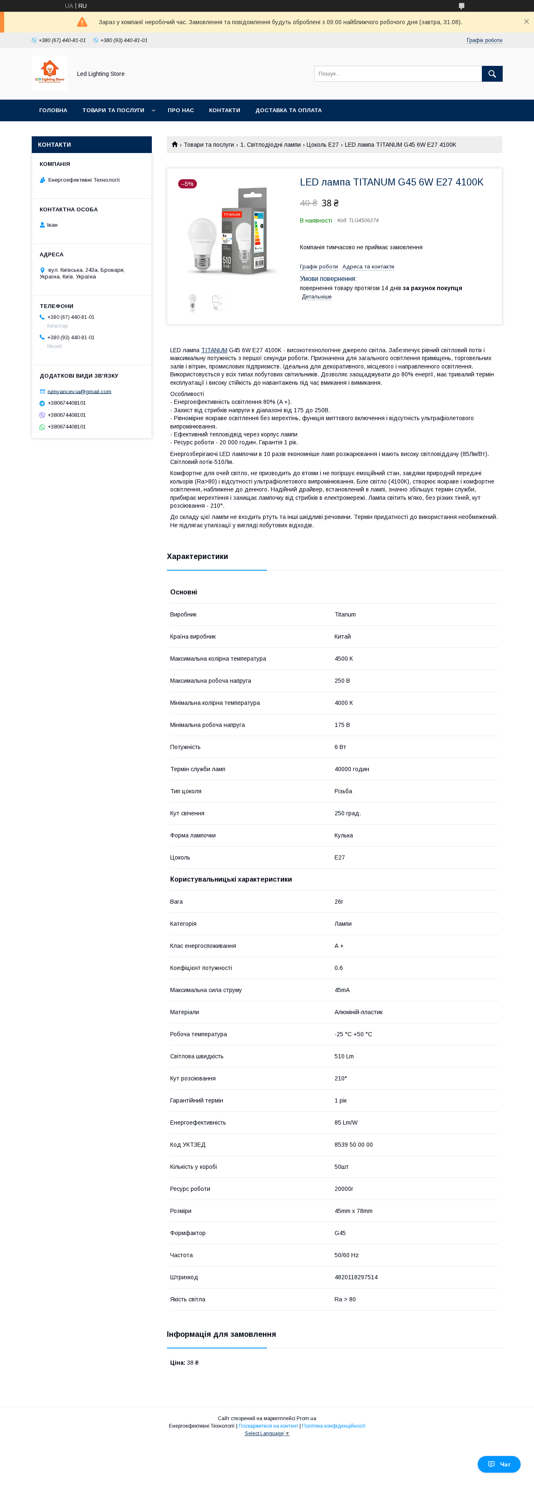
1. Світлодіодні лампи (270, 144)
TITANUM (214, 350)
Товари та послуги (113, 110)
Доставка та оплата (288, 110)
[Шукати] (492, 74)
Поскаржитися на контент (268, 1426)
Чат (505, 1464)
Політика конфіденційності (333, 1426)
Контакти (224, 110)
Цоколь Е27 (323, 144)
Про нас (181, 110)
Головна (53, 110)
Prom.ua (306, 1418)
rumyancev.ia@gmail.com (79, 391)
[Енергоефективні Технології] (49, 88)
